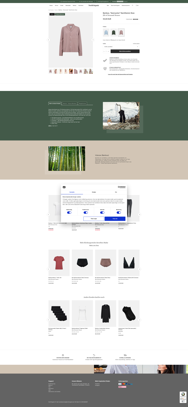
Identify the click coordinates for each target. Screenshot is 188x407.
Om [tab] (116, 192)
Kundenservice (51, 383)
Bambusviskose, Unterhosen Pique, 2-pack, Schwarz (82, 224)
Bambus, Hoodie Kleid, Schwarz (102, 328)
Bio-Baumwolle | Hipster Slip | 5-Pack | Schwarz (57, 329)
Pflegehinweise (82, 103)
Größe (104, 43)
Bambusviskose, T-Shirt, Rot (54, 277)
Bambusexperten (126, 5)
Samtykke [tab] (72, 192)
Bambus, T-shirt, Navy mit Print (102, 223)
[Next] (93, 40)
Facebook (97, 383)
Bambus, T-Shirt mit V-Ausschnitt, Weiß (57, 223)
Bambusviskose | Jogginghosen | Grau (127, 223)
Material (69, 103)
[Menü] (186, 392)
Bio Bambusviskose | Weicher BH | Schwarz (128, 277)
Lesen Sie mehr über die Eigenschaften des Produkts (120, 74)
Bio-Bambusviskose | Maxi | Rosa (102, 277)
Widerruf (50, 385)
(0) (137, 5)
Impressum (50, 388)
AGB (49, 390)
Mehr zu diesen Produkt (54, 103)
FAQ (49, 386)
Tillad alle (115, 218)
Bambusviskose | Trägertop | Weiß (79, 328)
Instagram (97, 385)
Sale (108, 5)
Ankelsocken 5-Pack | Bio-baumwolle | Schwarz (127, 329)
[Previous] (48, 40)
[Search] (133, 5)
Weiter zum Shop (94, 245)
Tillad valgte (94, 218)
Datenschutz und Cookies (54, 391)
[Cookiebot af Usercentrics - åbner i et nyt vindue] (119, 187)
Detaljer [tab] (94, 192)
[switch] (86, 212)
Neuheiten (81, 5)
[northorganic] (94, 5)
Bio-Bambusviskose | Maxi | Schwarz (80, 277)
